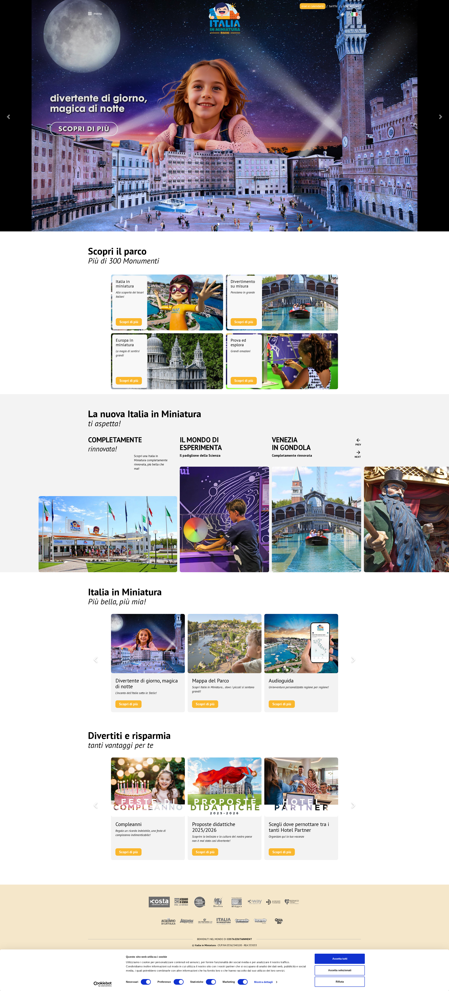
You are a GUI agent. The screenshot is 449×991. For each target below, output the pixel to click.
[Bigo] (236, 902)
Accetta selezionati (339, 970)
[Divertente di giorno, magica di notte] (224, 115)
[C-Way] (255, 902)
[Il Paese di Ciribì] (260, 921)
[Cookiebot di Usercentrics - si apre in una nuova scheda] (102, 984)
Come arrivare (350, 6)
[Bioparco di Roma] (292, 902)
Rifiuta (340, 981)
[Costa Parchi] (159, 902)
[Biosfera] (218, 902)
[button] (8, 115)
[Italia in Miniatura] (224, 18)
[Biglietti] (342, 14)
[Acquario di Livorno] (273, 902)
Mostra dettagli (263, 981)
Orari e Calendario (312, 6)
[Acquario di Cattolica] (168, 921)
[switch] (179, 982)
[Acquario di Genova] (181, 902)
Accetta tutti (339, 958)
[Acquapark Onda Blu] (279, 921)
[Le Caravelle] (242, 921)
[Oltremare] (205, 921)
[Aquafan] (187, 921)
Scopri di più (128, 322)
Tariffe (333, 6)
